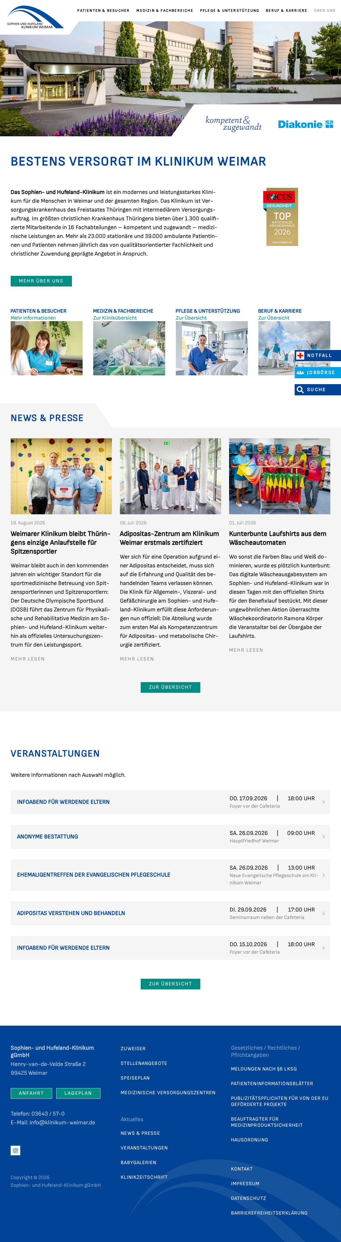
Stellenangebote (144, 1063)
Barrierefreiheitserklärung (269, 1213)
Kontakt (242, 1169)
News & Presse (140, 1133)
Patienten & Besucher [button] (103, 10)
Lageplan (78, 1093)
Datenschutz (248, 1198)
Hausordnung (249, 1140)
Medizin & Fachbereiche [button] (164, 10)
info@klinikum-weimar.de (62, 1122)
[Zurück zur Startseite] (38, 10)
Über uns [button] (325, 10)
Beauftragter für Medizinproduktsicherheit (267, 1122)
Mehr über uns (41, 281)
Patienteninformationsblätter (272, 1084)
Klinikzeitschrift (144, 1177)
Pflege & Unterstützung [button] (229, 10)
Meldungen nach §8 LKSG (264, 1069)
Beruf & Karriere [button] (286, 10)
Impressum (245, 1184)
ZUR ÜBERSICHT (170, 687)
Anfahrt (31, 1093)
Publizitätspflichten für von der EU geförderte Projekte (280, 1101)
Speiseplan (135, 1078)
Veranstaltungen (144, 1148)
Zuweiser (133, 1049)
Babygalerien (138, 1163)
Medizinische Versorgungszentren (168, 1093)
